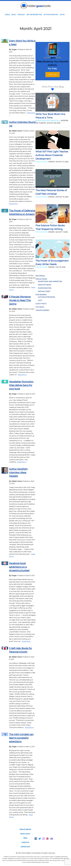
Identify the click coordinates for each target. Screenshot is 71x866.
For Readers (41, 295)
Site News (40, 307)
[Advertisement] (35, 21)
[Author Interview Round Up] (4, 123)
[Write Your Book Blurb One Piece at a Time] (53, 102)
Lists (40, 300)
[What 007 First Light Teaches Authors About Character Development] (53, 140)
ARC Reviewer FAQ (34, 14)
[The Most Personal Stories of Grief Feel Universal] (53, 179)
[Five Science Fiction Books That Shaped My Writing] (53, 214)
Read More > (13, 204)
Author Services (50, 14)
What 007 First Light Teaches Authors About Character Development (52, 155)
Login (62, 14)
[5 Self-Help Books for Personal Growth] (4, 649)
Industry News (44, 285)
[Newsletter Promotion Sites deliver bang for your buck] (4, 383)
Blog (13, 14)
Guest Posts (41, 304)
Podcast (21, 14)
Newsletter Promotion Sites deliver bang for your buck (21, 385)
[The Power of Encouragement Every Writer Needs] (53, 249)
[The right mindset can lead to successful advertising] (4, 735)
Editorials (40, 276)
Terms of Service (25, 829)
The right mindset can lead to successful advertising (21, 738)
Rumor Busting (44, 288)
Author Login (25, 846)
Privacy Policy (25, 833)
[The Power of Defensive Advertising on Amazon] (4, 212)
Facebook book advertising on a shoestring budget (19, 567)
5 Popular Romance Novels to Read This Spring (20, 300)
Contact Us (25, 842)
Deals (7, 14)
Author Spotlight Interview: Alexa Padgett (18, 472)
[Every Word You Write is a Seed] (4, 42)
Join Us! (52, 74)
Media (25, 837)
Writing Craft (44, 291)
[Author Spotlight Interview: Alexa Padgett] (4, 473)
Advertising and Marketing (50, 281)
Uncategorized (42, 310)
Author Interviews (46, 297)
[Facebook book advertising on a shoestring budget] (4, 564)
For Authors (41, 279)
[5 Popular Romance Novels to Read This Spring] (4, 298)
